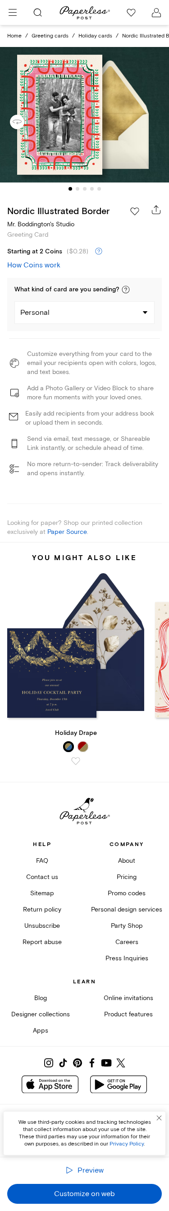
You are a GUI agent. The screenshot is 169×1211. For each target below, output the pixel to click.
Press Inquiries (126, 958)
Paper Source (67, 532)
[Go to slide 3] (85, 189)
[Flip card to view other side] (24, 122)
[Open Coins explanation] (99, 251)
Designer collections (40, 1014)
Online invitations (128, 998)
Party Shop (127, 926)
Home (14, 36)
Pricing (127, 877)
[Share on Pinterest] (77, 1062)
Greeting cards (50, 36)
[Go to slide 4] (92, 189)
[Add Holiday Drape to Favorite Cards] (75, 761)
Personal (35, 312)
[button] (125, 289)
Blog (40, 998)
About (126, 861)
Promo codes (127, 893)
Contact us (42, 877)
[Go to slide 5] (99, 189)
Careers (126, 942)
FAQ (42, 861)
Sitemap (42, 893)
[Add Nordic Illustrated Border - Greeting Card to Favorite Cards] (134, 211)
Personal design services (126, 909)
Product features (128, 1014)
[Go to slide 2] (77, 189)
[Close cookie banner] (159, 1118)
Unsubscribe (42, 926)
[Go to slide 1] (70, 189)
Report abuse (42, 942)
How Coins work (33, 265)
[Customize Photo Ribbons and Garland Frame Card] (84, 115)
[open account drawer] (156, 12)
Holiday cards (95, 36)
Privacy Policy (127, 1144)
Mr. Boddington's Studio (40, 224)
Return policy (42, 909)
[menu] (12, 12)
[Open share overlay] (156, 209)
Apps (40, 1030)
